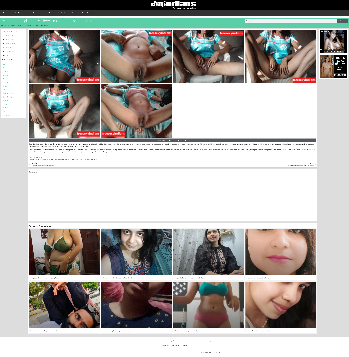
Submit (74, 13)
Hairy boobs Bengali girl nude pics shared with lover (117, 331)
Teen (4, 111)
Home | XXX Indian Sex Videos (12, 13)
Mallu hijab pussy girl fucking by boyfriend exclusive (45, 331)
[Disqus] (172, 197)
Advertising (208, 341)
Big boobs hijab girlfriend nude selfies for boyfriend (117, 278)
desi (44, 159)
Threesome (6, 115)
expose (57, 159)
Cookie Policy (182, 341)
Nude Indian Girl (8, 93)
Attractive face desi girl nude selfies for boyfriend (261, 278)
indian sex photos (66, 159)
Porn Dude (85, 13)
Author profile (165, 345)
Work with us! (175, 345)
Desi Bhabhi (203, 150)
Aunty (4, 64)
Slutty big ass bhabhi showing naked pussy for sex (44, 278)
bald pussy (39, 159)
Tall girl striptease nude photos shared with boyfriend (190, 331)
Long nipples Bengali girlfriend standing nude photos (190, 278)
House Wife (6, 86)
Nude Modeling (7, 97)
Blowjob (5, 79)
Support (94, 13)
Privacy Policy (171, 341)
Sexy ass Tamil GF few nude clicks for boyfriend (260, 331)
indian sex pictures (78, 159)
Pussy (5, 104)
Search (342, 21)
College (5, 82)
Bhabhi (45, 26)
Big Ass (5, 71)
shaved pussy (93, 159)
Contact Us (217, 341)
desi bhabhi (50, 159)
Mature (5, 90)
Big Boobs (6, 75)
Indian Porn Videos (32, 13)
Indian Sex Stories (62, 13)
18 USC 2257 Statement (195, 341)
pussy (87, 159)
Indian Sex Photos (47, 13)
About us (185, 345)
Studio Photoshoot (9, 108)
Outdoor (5, 101)
